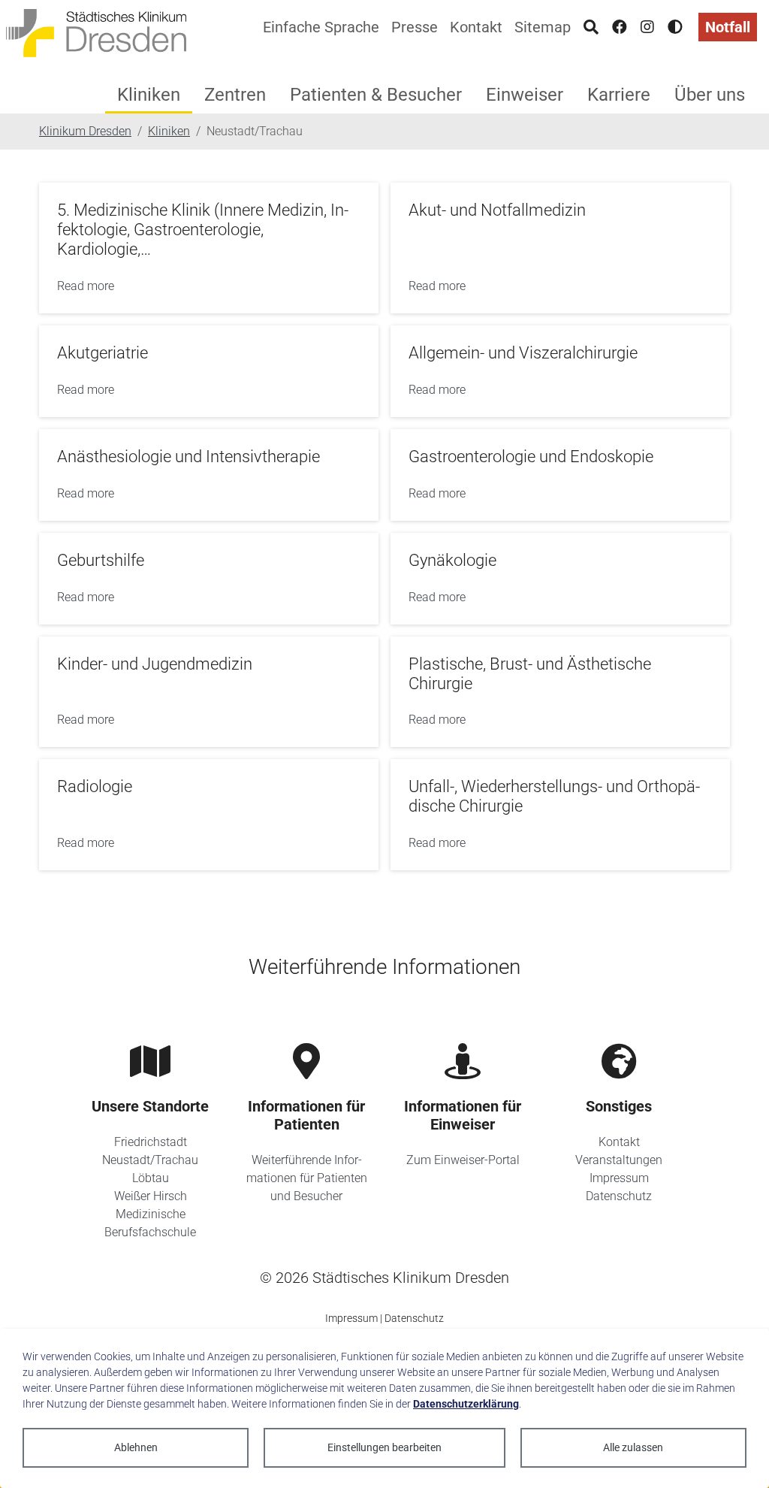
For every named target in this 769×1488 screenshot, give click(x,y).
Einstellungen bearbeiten (384, 1447)
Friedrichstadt (150, 1142)
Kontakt (476, 27)
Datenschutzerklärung (466, 1404)
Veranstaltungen (618, 1160)
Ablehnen (136, 1447)
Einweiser (524, 94)
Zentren (235, 94)
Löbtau (150, 1178)
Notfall (727, 27)
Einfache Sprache (321, 27)
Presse (414, 27)
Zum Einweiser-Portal (463, 1160)
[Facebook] (619, 27)
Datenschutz (619, 1196)
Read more (85, 286)
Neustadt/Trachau (150, 1160)
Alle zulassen (633, 1447)
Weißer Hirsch (150, 1196)
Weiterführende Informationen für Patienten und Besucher (306, 1178)
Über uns (709, 94)
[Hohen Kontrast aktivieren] (675, 27)
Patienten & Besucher (376, 94)
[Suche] (591, 27)
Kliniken (148, 94)
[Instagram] (647, 27)
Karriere (618, 94)
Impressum (619, 1178)
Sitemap (542, 27)
